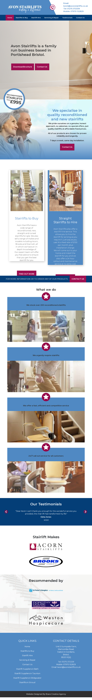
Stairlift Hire (36, 18)
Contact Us (80, 18)
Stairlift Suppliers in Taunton (27, 673)
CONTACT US (78, 279)
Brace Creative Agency (56, 694)
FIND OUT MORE (26, 274)
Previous (5, 511)
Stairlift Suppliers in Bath (27, 669)
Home (9, 18)
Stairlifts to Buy (22, 18)
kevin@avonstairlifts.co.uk (75, 6)
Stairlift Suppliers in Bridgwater (27, 678)
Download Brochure (22, 67)
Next (85, 511)
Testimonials (67, 18)
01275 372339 (73, 9)
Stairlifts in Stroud (27, 682)
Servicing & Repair (51, 18)
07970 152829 (77, 11)
